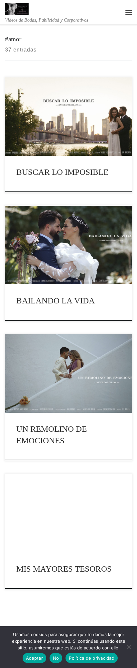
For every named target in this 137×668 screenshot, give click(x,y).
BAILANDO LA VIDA (55, 300)
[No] (128, 647)
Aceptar (34, 658)
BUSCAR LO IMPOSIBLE (62, 171)
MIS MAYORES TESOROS (64, 568)
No (56, 658)
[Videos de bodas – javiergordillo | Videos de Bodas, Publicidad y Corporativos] (17, 8)
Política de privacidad (91, 658)
